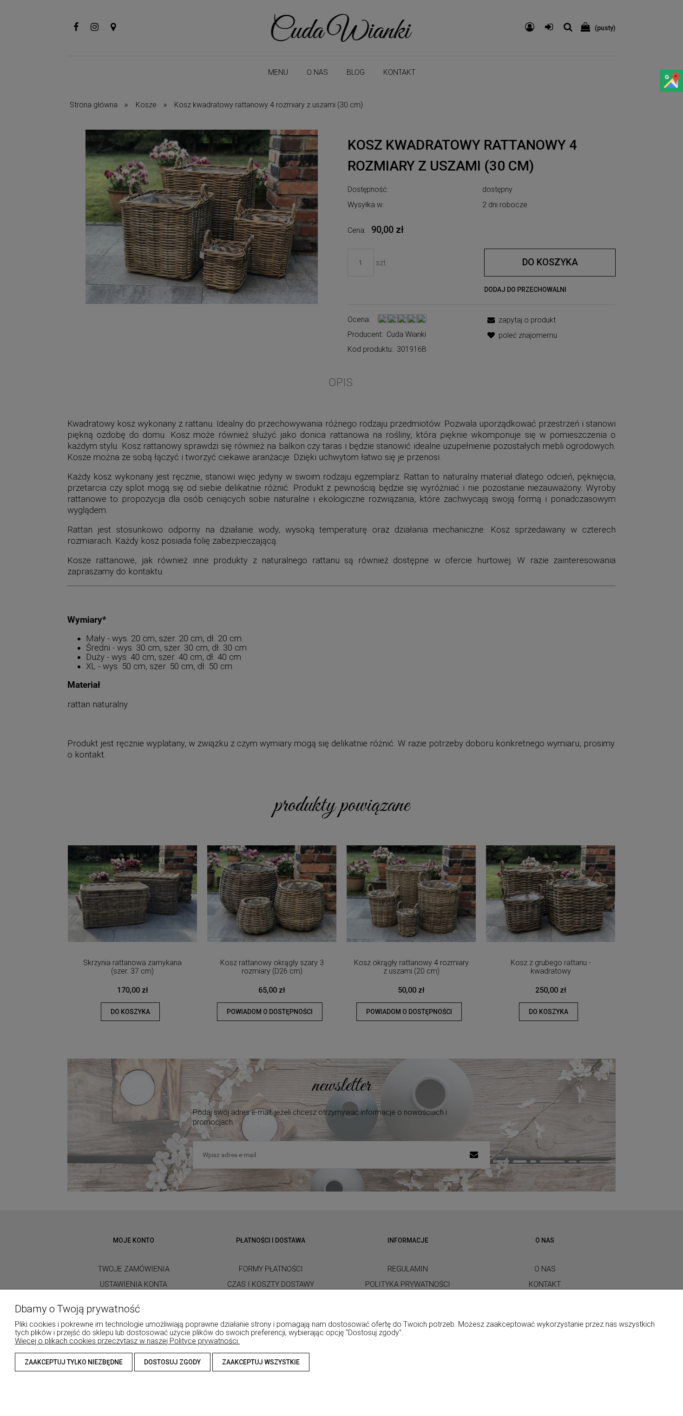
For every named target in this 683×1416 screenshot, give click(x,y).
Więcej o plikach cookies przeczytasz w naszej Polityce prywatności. (127, 1341)
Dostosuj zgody (172, 1362)
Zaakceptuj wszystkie (261, 1362)
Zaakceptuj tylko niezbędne (74, 1362)
